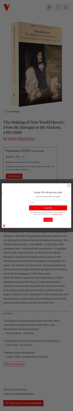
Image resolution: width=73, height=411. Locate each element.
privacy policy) (58, 214)
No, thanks (48, 220)
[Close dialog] (68, 185)
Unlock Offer (48, 208)
